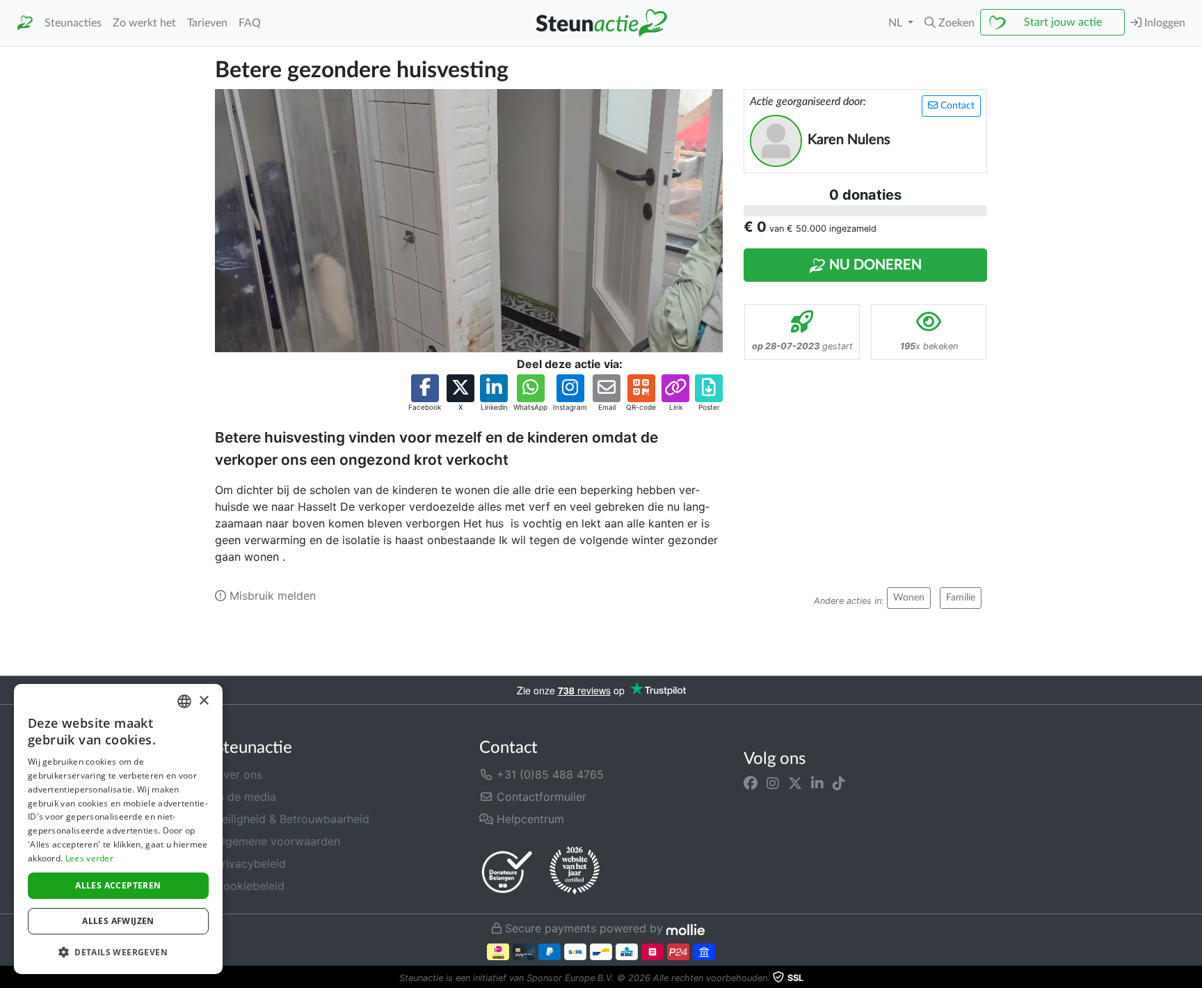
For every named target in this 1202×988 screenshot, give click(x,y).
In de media (245, 797)
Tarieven (207, 23)
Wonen (908, 598)
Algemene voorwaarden (277, 841)
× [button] (203, 701)
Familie (960, 598)
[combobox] (184, 701)
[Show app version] (1192, 978)
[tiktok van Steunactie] (839, 783)
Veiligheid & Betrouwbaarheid (292, 819)
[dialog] (118, 829)
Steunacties (73, 23)
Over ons (238, 774)
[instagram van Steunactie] (773, 783)
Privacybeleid (250, 863)
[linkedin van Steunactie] (817, 783)
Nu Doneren (874, 265)
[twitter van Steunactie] (795, 783)
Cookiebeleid (250, 886)
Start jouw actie (1063, 22)
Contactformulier (539, 797)
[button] (949, 23)
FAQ (250, 23)
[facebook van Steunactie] (751, 783)
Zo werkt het (144, 23)
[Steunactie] (25, 23)
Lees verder (89, 858)
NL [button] (896, 23)
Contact (956, 106)
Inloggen (1163, 23)
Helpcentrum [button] (528, 819)
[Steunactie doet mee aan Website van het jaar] (575, 871)
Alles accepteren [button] (118, 885)
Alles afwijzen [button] (118, 921)
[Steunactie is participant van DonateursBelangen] (507, 871)
